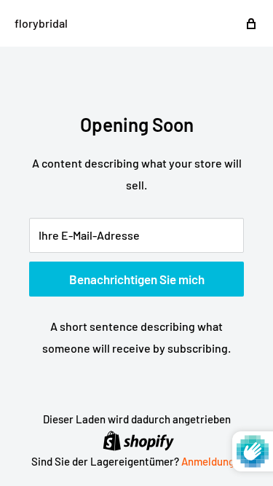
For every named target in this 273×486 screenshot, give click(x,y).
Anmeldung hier (218, 461)
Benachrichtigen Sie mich (137, 279)
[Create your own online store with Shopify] (138, 440)
